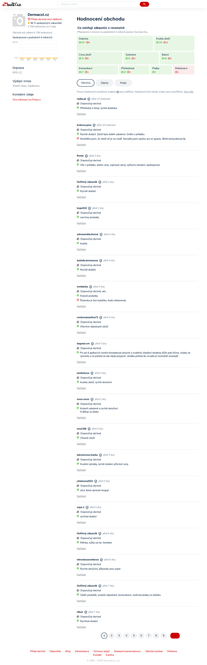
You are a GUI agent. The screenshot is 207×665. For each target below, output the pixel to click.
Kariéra (110, 655)
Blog (67, 651)
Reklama (172, 651)
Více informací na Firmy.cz (27, 99)
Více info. (189, 91)
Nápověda (55, 651)
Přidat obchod (37, 651)
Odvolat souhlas (154, 651)
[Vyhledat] (144, 4)
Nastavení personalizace (127, 651)
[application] (35, 51)
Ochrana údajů (102, 651)
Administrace (82, 651)
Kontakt (97, 655)
